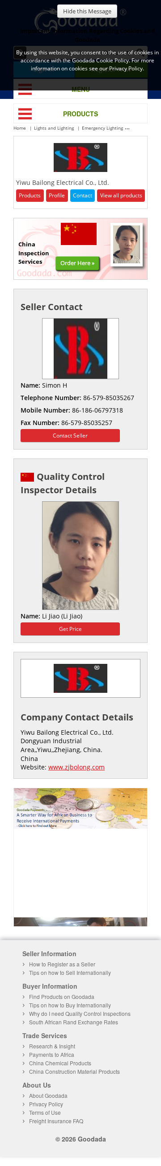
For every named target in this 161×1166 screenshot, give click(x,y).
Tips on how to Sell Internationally (70, 972)
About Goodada (48, 1095)
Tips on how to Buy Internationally (70, 1005)
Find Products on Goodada (61, 996)
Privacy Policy (46, 1104)
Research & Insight (52, 1046)
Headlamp (142, 128)
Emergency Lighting (102, 128)
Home (19, 128)
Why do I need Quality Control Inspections (80, 1013)
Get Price (70, 629)
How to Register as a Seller (62, 964)
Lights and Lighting (54, 128)
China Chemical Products (60, 1063)
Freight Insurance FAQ (56, 1121)
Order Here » (77, 263)
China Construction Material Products (74, 1071)
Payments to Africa (51, 1054)
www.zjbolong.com (76, 767)
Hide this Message (87, 11)
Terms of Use (45, 1112)
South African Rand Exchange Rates (73, 1022)
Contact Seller (70, 435)
